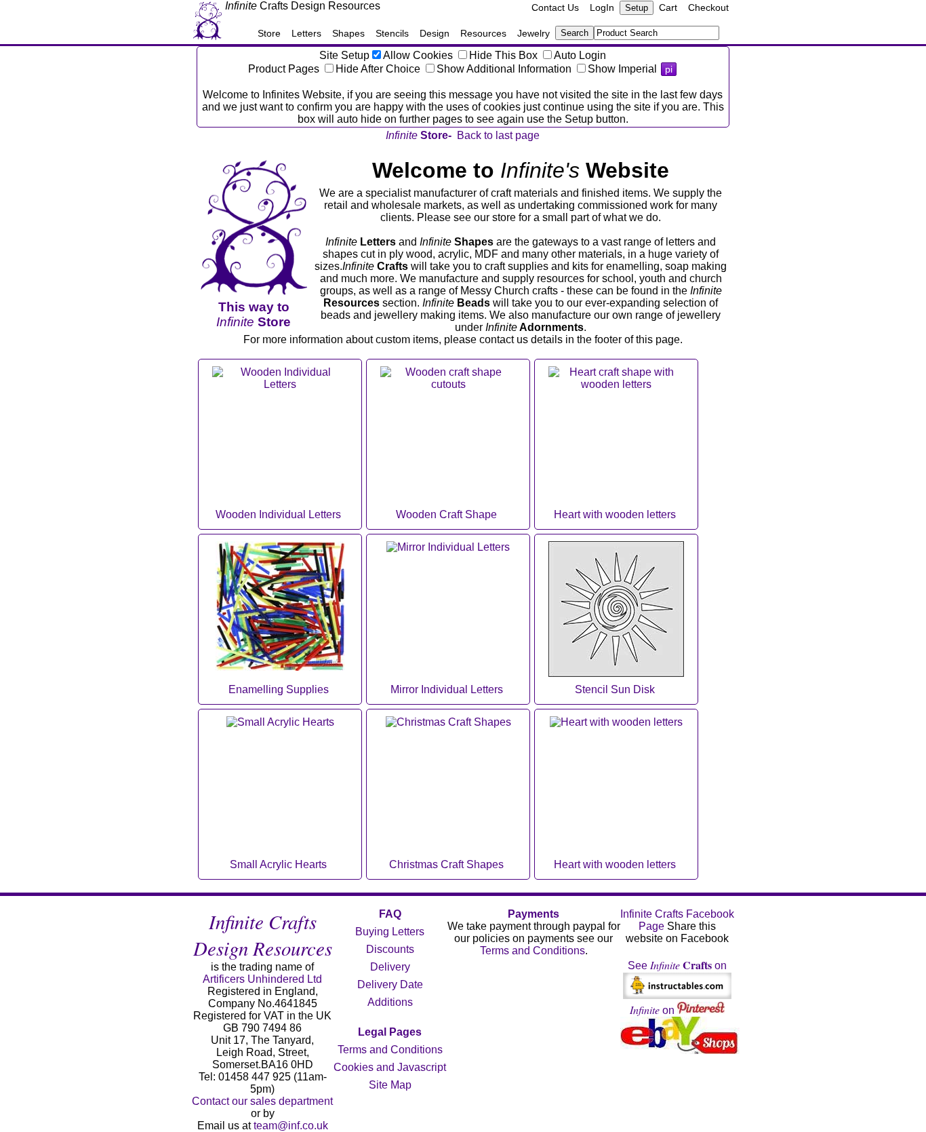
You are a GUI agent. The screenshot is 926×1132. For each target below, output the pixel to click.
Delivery (390, 967)
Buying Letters (389, 931)
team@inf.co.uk (291, 1125)
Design (434, 33)
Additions (390, 1002)
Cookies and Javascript (390, 1067)
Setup (636, 8)
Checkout (708, 7)
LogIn (602, 7)
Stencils (392, 33)
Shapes (348, 33)
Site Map (390, 1085)
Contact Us (555, 7)
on (653, 1010)
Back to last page (498, 135)
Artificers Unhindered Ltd (262, 979)
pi (668, 69)
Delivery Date (390, 984)
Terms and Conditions (390, 1049)
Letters (306, 33)
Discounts (390, 949)
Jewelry (533, 33)
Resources (483, 33)
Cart (668, 7)
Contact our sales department (262, 1101)
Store (269, 33)
